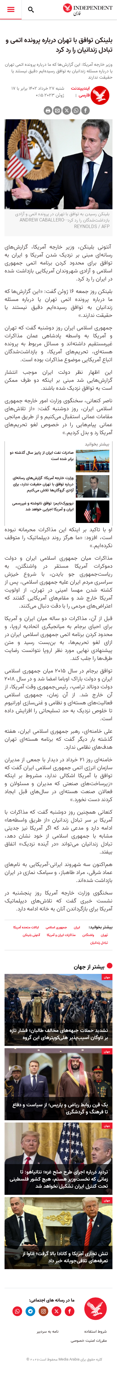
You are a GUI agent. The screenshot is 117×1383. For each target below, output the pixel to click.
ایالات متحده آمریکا (26, 927)
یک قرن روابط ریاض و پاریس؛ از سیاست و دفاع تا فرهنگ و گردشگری (60, 1108)
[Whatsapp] (76, 110)
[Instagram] (43, 1311)
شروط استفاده (95, 1331)
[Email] (57, 110)
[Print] (48, 110)
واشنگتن (88, 935)
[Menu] (11, 9)
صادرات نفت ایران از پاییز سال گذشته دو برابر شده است (42, 456)
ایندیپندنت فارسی (80, 92)
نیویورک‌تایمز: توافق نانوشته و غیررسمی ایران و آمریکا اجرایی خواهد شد (43, 506)
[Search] (31, 9)
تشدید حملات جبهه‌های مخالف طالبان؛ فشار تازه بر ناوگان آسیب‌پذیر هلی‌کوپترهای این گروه (59, 1034)
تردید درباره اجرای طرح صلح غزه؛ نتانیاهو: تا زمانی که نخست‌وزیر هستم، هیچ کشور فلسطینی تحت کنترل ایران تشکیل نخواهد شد (59, 1179)
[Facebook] (85, 110)
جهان (80, 967)
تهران (104, 935)
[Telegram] (30, 1311)
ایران (77, 927)
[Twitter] (66, 110)
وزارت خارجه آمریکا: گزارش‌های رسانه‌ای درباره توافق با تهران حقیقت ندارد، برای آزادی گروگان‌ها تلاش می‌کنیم (43, 484)
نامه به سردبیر (47, 1331)
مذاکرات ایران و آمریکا (61, 935)
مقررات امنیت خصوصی (89, 1340)
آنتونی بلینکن (31, 935)
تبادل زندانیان (99, 942)
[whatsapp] (17, 1311)
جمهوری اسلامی (56, 927)
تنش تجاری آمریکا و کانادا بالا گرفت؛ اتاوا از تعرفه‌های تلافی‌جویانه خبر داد (65, 1257)
